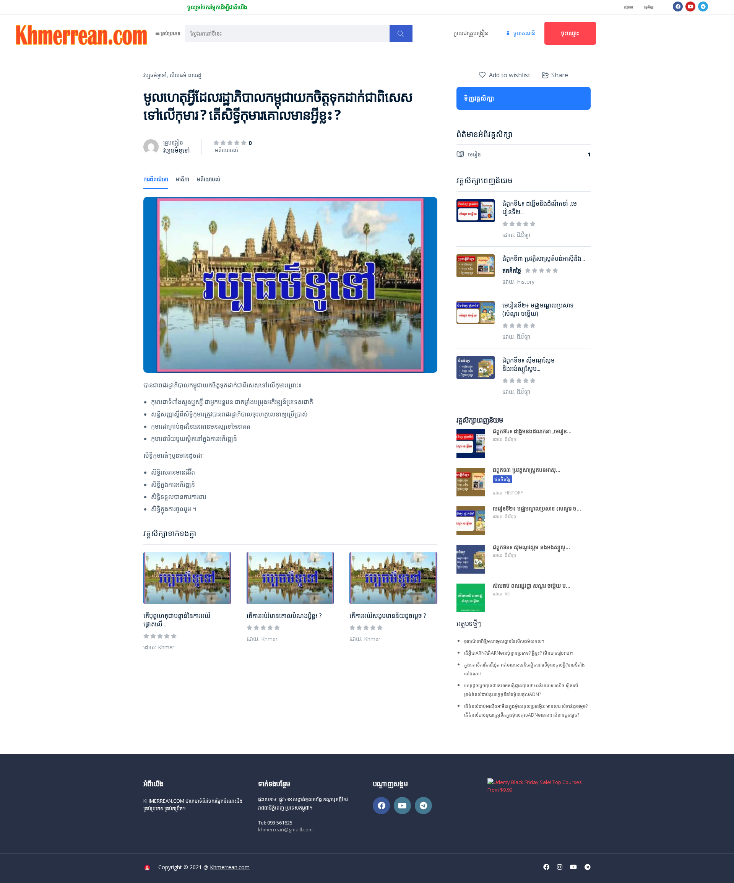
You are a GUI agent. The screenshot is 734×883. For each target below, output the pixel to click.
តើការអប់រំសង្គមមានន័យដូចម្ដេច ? (387, 615)
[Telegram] (703, 6)
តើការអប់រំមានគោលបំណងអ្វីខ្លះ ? (284, 615)
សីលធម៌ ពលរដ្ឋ (185, 75)
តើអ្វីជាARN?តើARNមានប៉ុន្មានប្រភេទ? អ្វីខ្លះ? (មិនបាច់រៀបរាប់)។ (518, 653)
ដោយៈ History (518, 281)
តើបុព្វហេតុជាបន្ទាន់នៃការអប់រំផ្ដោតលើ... (176, 619)
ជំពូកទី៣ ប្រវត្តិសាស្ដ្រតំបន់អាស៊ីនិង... (543, 258)
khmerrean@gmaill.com (285, 829)
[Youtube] (690, 6)
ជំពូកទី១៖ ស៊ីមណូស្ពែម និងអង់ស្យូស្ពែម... (528, 364)
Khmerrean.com (230, 867)
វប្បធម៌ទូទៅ (176, 150)
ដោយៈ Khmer (158, 647)
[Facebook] (678, 6)
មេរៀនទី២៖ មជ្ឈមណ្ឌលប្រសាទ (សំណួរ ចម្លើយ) (538, 309)
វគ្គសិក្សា (649, 7)
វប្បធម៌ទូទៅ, (155, 75)
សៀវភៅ (628, 7)
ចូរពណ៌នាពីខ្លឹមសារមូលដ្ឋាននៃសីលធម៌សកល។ (504, 641)
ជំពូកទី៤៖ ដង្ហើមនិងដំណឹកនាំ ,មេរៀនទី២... (539, 207)
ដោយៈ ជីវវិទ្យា (516, 235)
